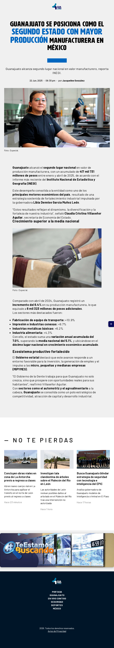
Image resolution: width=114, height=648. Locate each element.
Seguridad (57, 601)
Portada (57, 591)
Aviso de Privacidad (57, 631)
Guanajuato (57, 595)
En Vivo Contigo (57, 598)
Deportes (57, 605)
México (57, 608)
